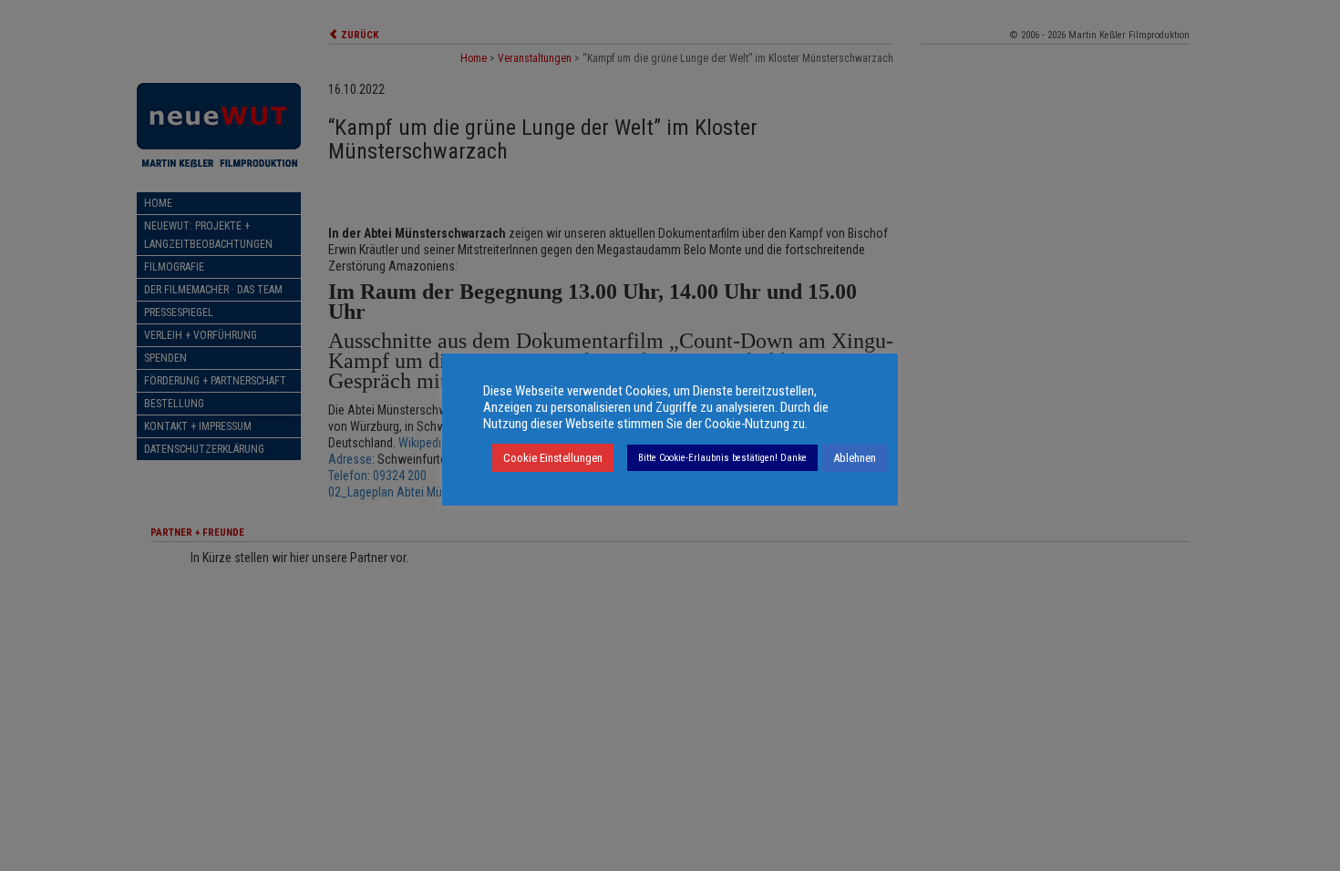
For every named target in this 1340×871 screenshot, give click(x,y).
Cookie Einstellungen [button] (553, 458)
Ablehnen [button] (854, 458)
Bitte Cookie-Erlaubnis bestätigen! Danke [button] (722, 458)
